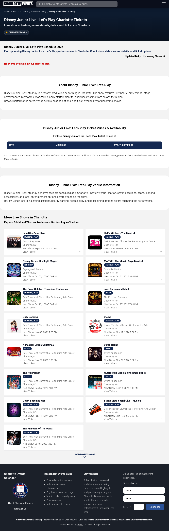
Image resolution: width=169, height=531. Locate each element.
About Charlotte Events (20, 503)
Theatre (25, 11)
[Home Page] (18, 4)
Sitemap (79, 524)
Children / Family (38, 11)
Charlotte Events (11, 11)
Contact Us (20, 508)
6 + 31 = (127, 507)
